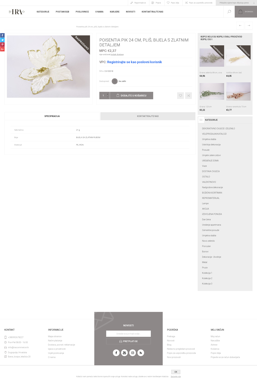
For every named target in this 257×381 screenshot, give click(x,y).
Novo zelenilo (208, 241)
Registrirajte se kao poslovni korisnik (134, 62)
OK (175, 372)
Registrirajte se (140, 3)
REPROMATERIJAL (211, 198)
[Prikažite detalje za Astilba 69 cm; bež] (238, 61)
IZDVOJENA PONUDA (212, 214)
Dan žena (206, 219)
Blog (169, 345)
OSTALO (206, 176)
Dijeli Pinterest (2, 44)
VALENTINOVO (209, 182)
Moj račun (215, 336)
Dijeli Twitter (2, 40)
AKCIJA (205, 209)
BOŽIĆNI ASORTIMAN (212, 193)
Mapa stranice (54, 336)
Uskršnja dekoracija (211, 144)
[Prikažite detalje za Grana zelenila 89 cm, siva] (212, 61)
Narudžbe (215, 340)
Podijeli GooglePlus (2, 49)
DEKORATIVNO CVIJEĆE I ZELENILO (218, 128)
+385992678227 (15, 337)
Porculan (206, 246)
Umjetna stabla (209, 139)
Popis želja (216, 353)
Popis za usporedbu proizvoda (200, 3)
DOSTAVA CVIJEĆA (211, 171)
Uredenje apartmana (211, 225)
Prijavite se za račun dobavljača (225, 357)
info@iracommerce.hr (18, 347)
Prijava (158, 3)
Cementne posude (210, 230)
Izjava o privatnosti (57, 349)
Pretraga (171, 336)
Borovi (205, 251)
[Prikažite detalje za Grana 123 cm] (212, 95)
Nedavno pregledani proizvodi (181, 349)
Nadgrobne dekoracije (212, 187)
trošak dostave (117, 54)
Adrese (214, 345)
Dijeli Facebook (2, 35)
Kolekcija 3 (207, 283)
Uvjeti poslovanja (56, 353)
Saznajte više (176, 377)
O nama (51, 357)
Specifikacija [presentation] (52, 116)
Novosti (170, 340)
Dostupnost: (104, 81)
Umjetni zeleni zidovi (211, 155)
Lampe (205, 203)
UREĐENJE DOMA (210, 160)
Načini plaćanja (55, 340)
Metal (204, 262)
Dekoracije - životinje (211, 257)
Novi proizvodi (174, 357)
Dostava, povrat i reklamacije (61, 345)
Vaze (204, 166)
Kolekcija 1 (207, 273)
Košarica (215, 349)
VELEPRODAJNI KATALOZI (214, 134)
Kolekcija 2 (207, 278)
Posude (205, 150)
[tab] (52, 116)
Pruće (204, 267)
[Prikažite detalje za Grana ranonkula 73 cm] (238, 95)
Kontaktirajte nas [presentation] (148, 116)
